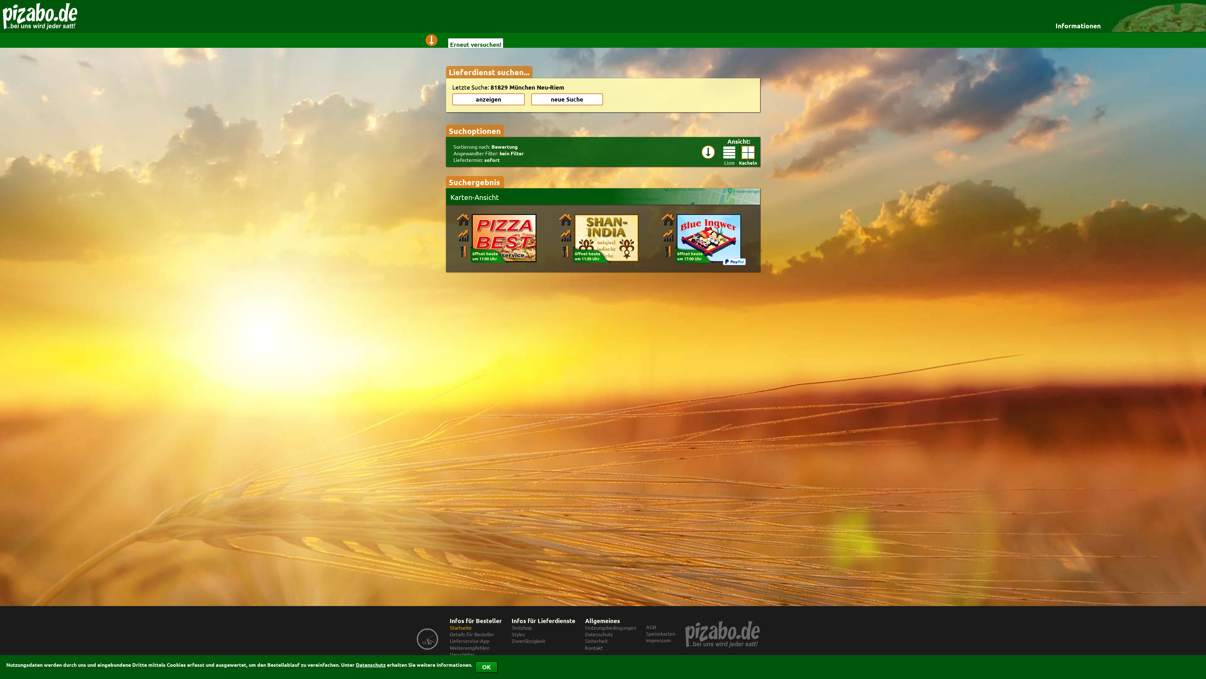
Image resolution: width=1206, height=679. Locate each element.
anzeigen (488, 99)
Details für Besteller (472, 634)
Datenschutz (371, 664)
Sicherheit (596, 641)
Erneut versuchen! (475, 44)
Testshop (522, 628)
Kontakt (594, 648)
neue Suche (567, 99)
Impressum (658, 640)
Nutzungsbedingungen (610, 628)
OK (486, 667)
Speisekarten (660, 634)
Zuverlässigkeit (528, 641)
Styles (518, 634)
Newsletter (462, 654)
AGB (651, 627)
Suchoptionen (475, 131)
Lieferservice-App (469, 641)
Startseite (461, 628)
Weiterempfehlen (470, 648)
